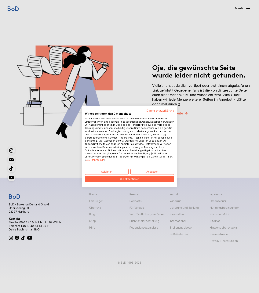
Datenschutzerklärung (160, 110)
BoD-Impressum (95, 159)
